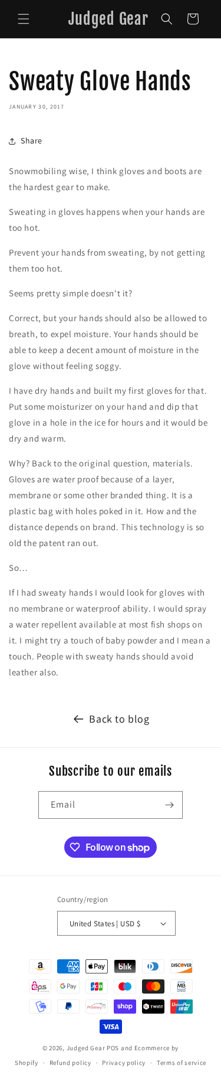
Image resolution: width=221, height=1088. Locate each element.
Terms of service (181, 1062)
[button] (24, 19)
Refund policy (70, 1062)
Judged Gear (86, 1048)
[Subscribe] (169, 805)
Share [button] (31, 140)
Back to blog (119, 719)
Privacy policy (124, 1062)
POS (113, 1048)
